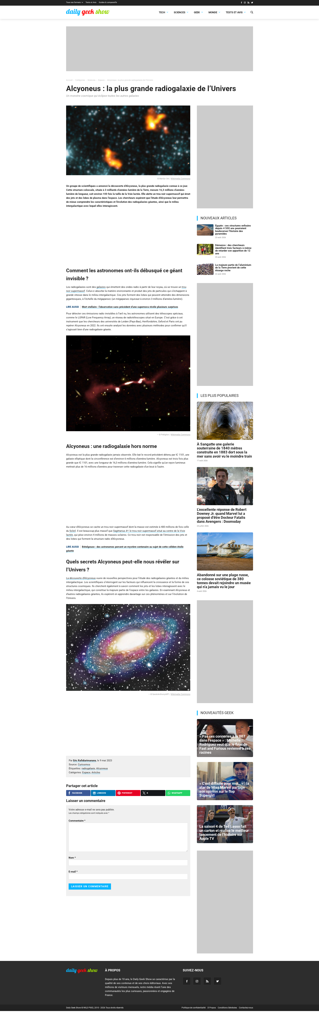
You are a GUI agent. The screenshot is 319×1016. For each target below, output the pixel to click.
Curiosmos (84, 764)
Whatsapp (177, 793)
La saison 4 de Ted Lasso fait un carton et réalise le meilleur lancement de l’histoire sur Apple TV (224, 832)
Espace (86, 772)
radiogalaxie (88, 768)
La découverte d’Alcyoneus (81, 578)
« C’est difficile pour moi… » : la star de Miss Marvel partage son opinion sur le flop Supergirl (224, 789)
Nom (72, 857)
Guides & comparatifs (108, 2)
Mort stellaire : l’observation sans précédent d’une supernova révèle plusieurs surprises (130, 306)
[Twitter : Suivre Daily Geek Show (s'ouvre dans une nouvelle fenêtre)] (252, 2)
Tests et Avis (91, 2)
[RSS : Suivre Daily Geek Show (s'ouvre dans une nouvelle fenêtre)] (248, 2)
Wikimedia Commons (180, 179)
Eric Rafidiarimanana (84, 760)
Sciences (179, 12)
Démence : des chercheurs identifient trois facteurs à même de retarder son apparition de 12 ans (233, 249)
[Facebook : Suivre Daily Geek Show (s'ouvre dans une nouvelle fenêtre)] (241, 2)
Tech (162, 12)
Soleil (72, 530)
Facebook (77, 793)
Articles (96, 772)
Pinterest (127, 793)
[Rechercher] (252, 12)
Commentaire (77, 820)
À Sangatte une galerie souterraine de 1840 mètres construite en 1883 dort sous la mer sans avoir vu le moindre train (224, 450)
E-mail (73, 871)
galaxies (101, 287)
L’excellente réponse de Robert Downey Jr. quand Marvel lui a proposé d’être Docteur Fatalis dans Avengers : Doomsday (221, 516)
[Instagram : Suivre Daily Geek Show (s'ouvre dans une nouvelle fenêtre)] (245, 2)
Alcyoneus (102, 768)
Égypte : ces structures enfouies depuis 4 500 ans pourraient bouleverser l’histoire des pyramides (233, 229)
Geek (197, 12)
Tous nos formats (73, 2)
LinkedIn (101, 793)
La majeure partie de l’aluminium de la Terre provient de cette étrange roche (233, 267)
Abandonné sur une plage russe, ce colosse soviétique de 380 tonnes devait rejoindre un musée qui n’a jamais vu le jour (224, 581)
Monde (213, 12)
